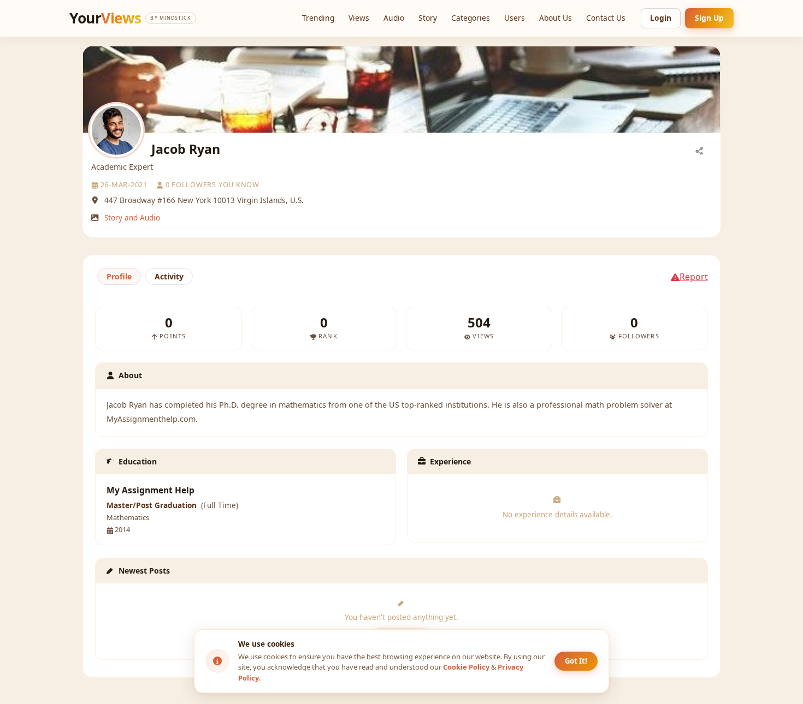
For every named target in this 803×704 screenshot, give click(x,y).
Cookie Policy (466, 667)
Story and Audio (132, 217)
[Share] (699, 150)
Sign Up (709, 18)
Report (694, 277)
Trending (318, 18)
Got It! (576, 661)
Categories (470, 18)
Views (359, 18)
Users (514, 18)
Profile (119, 276)
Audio (393, 18)
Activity (169, 276)
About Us (555, 18)
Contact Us (605, 18)
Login (660, 18)
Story (427, 18)
